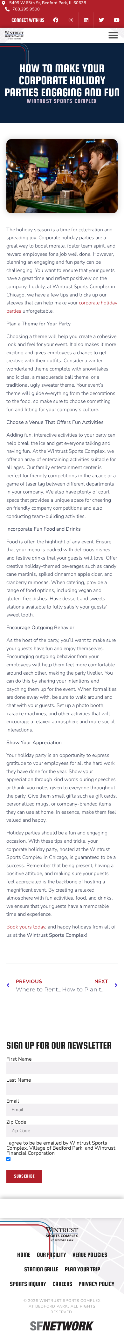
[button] (113, 35)
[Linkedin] (85, 20)
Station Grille (41, 1269)
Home (24, 1254)
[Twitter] (101, 20)
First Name (19, 1059)
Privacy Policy (96, 1284)
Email (12, 1101)
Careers (62, 1284)
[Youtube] (116, 20)
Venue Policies (89, 1254)
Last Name (18, 1080)
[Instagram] (70, 20)
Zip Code (16, 1122)
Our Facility (51, 1254)
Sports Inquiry (28, 1284)
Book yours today (25, 926)
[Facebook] (55, 20)
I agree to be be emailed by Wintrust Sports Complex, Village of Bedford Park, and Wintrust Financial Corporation (60, 1148)
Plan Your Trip (82, 1269)
